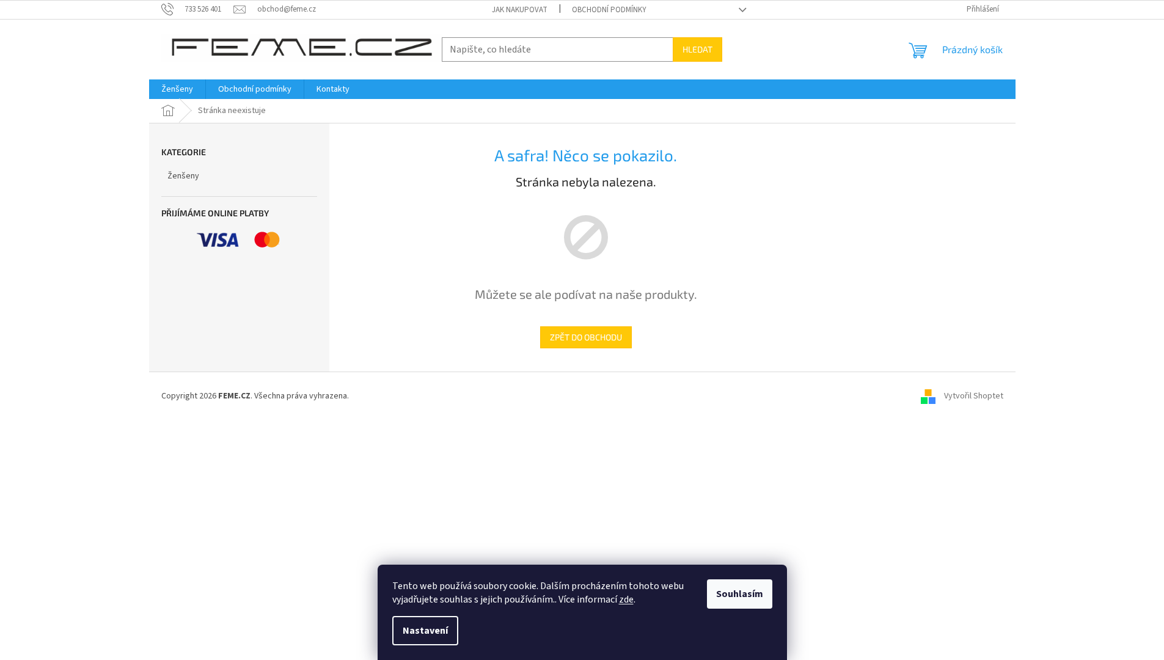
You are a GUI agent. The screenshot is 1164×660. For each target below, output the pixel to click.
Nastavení (425, 630)
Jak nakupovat (519, 9)
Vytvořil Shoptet (973, 396)
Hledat (697, 49)
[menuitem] (177, 89)
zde (626, 599)
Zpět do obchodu (586, 337)
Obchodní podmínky (609, 9)
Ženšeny (183, 176)
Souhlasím (739, 594)
